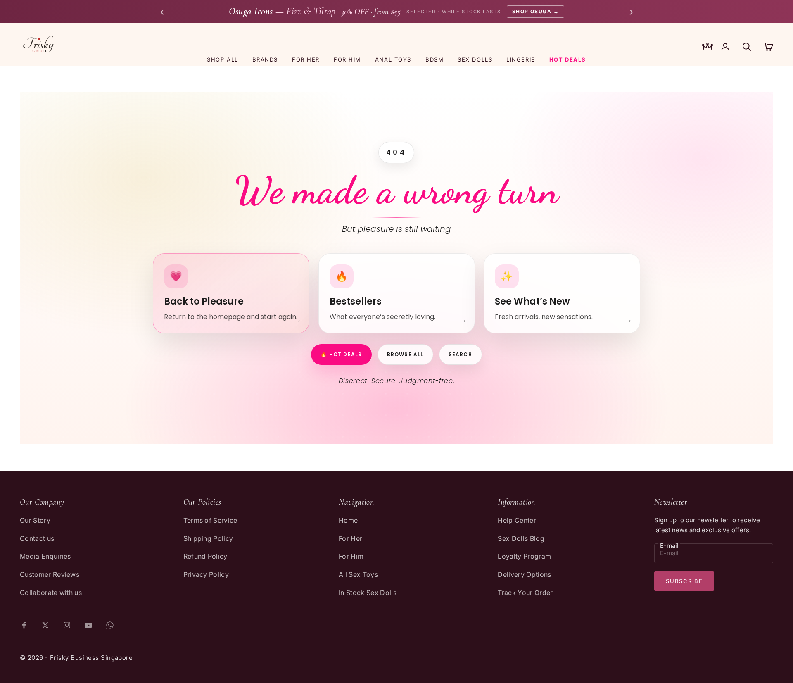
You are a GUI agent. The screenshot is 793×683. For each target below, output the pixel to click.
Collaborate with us (51, 592)
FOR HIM (347, 59)
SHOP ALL (222, 59)
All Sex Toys (358, 574)
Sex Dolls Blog (521, 538)
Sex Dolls (475, 59)
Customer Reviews (49, 574)
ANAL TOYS (393, 59)
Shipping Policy (208, 538)
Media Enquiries (45, 556)
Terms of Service (210, 520)
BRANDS (265, 59)
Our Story (35, 520)
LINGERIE (520, 59)
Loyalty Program (524, 556)
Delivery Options (524, 574)
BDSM (434, 59)
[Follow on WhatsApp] (110, 625)
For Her (350, 538)
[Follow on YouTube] (88, 625)
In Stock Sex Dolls (367, 592)
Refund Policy (205, 556)
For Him (351, 556)
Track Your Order (525, 592)
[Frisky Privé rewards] (707, 47)
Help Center (517, 520)
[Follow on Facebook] (24, 625)
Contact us (37, 538)
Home (348, 520)
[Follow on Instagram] (67, 625)
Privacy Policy (206, 574)
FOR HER (306, 59)
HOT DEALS (567, 59)
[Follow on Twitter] (45, 625)
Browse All (405, 354)
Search (460, 354)
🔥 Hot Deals (341, 354)
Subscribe (684, 581)
